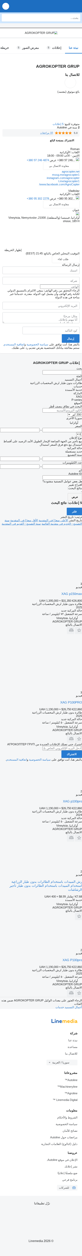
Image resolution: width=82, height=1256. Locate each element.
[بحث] (5, 18)
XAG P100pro (72, 960)
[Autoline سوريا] (57, 6)
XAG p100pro (72, 801)
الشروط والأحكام (67, 1117)
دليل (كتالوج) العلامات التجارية (59, 1144)
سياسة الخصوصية (37, 344)
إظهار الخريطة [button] (13, 250)
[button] (5, 6)
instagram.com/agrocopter (63, 178)
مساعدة (72, 1046)
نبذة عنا (72, 1040)
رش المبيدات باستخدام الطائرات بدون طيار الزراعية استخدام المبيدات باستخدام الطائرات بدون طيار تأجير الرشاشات (46, 885)
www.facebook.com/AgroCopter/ (59, 184)
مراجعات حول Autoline (63, 1137)
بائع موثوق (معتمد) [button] (68, 91)
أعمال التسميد (73, 1007)
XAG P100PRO (71, 702)
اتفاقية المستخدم (14, 344)
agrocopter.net (71, 171)
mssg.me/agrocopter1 (66, 174)
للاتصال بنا (71, 1053)
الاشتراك (72, 754)
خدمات (59, 1007)
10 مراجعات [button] (46, 132)
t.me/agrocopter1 (69, 181)
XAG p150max (71, 594)
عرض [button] (52, 160)
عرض (75, 496)
